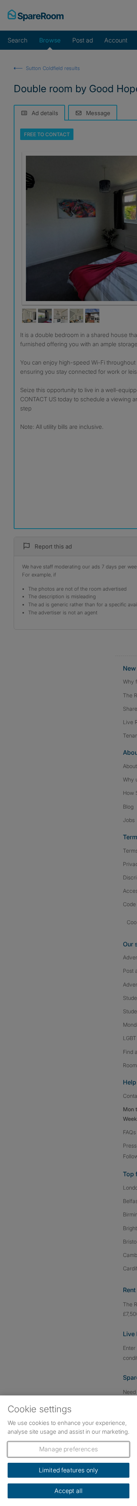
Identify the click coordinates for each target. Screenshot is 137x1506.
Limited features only (68, 1470)
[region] (68, 1450)
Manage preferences (68, 1449)
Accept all (68, 1491)
